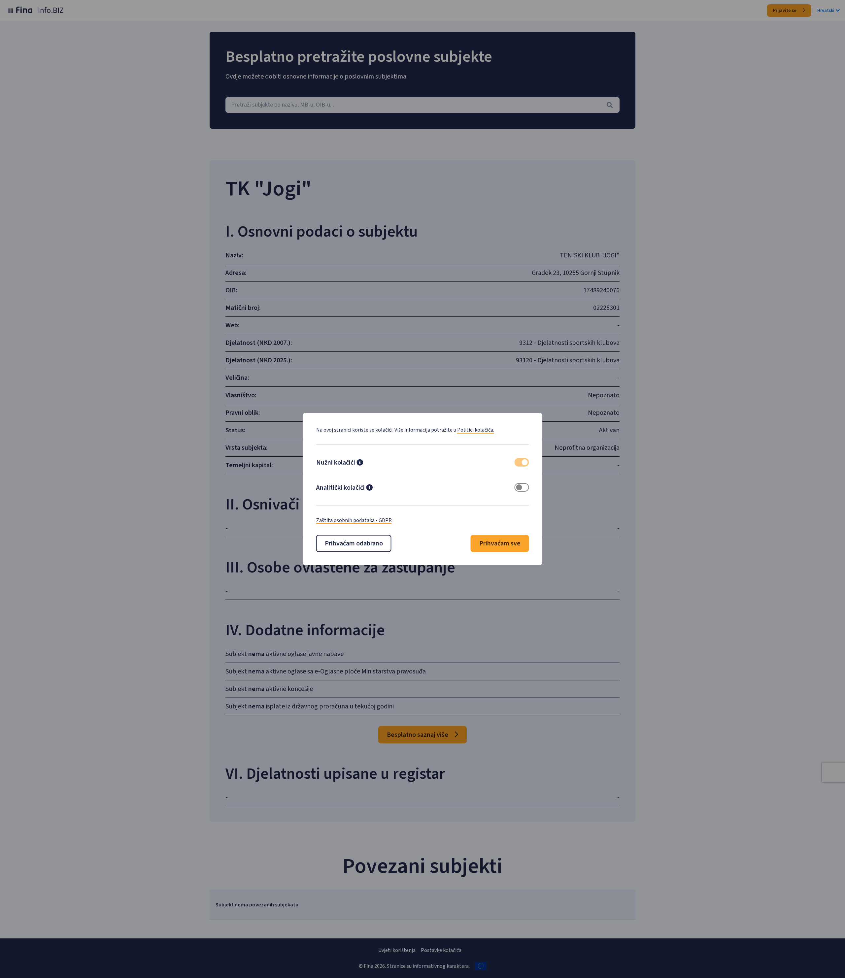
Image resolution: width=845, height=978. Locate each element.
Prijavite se (785, 10)
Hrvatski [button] (825, 10)
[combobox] (422, 105)
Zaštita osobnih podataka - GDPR (354, 520)
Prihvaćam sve (500, 543)
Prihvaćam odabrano (354, 543)
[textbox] (422, 105)
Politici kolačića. (475, 430)
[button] (359, 463)
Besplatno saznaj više (418, 734)
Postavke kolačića (441, 950)
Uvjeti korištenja (397, 950)
